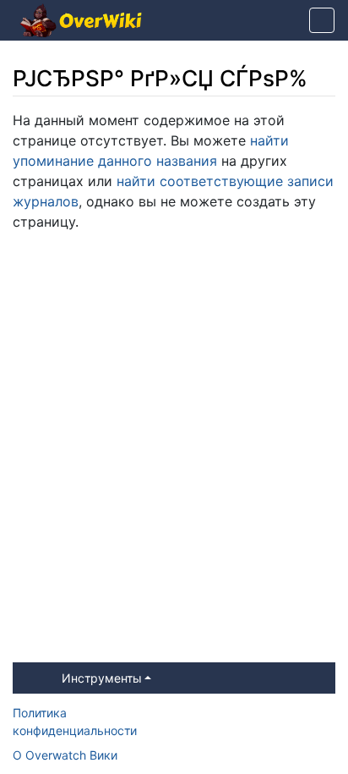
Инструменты (102, 678)
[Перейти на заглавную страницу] (81, 22)
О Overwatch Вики (65, 755)
